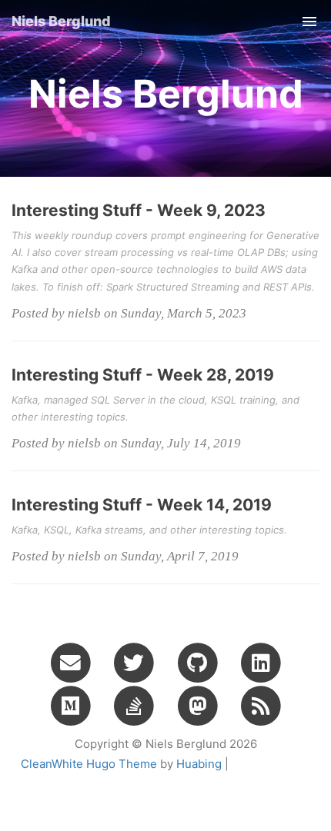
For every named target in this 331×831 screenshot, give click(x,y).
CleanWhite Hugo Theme (89, 763)
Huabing (199, 763)
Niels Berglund (61, 21)
